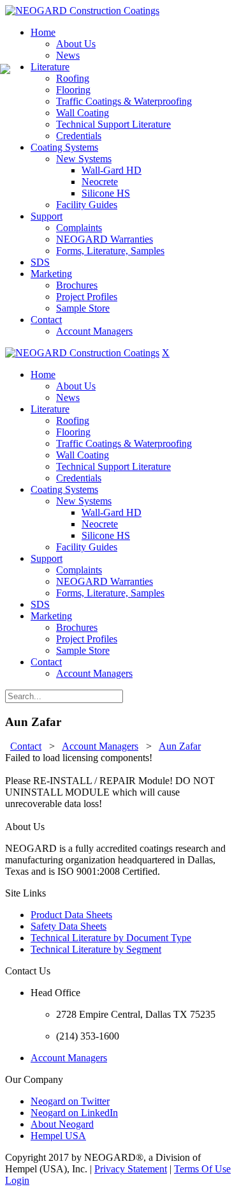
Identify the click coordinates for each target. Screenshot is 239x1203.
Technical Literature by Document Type (111, 937)
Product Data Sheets (71, 914)
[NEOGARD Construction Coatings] (82, 10)
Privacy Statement (130, 1168)
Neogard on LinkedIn (74, 1112)
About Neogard (62, 1124)
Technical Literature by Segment (96, 949)
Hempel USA (58, 1135)
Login (17, 1180)
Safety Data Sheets (68, 926)
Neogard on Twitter (70, 1101)
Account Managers (69, 1057)
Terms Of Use (202, 1168)
